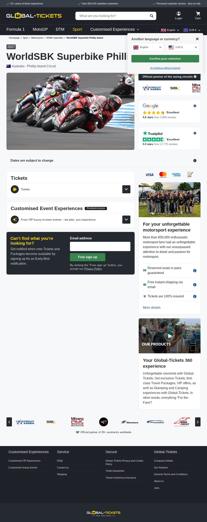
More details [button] (152, 307)
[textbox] (148, 47)
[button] (169, 111)
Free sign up (87, 257)
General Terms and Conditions (171, 474)
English (171, 30)
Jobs (156, 488)
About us (159, 481)
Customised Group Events (22, 467)
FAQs (60, 460)
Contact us (63, 467)
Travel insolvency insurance (121, 477)
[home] (33, 15)
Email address (81, 238)
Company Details (163, 460)
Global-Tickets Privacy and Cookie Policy (124, 462)
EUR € (192, 30)
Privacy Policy (93, 268)
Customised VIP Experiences (24, 460)
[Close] (197, 39)
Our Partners (161, 467)
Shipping (62, 474)
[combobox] (147, 47)
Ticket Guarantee (115, 470)
